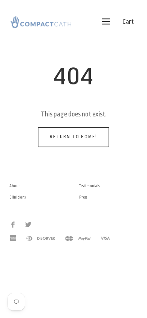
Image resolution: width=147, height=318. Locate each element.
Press (83, 197)
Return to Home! (73, 136)
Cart (128, 21)
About (14, 186)
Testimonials (89, 186)
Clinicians (17, 197)
